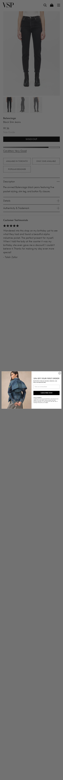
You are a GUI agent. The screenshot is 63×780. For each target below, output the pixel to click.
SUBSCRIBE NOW (46, 393)
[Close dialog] (59, 373)
